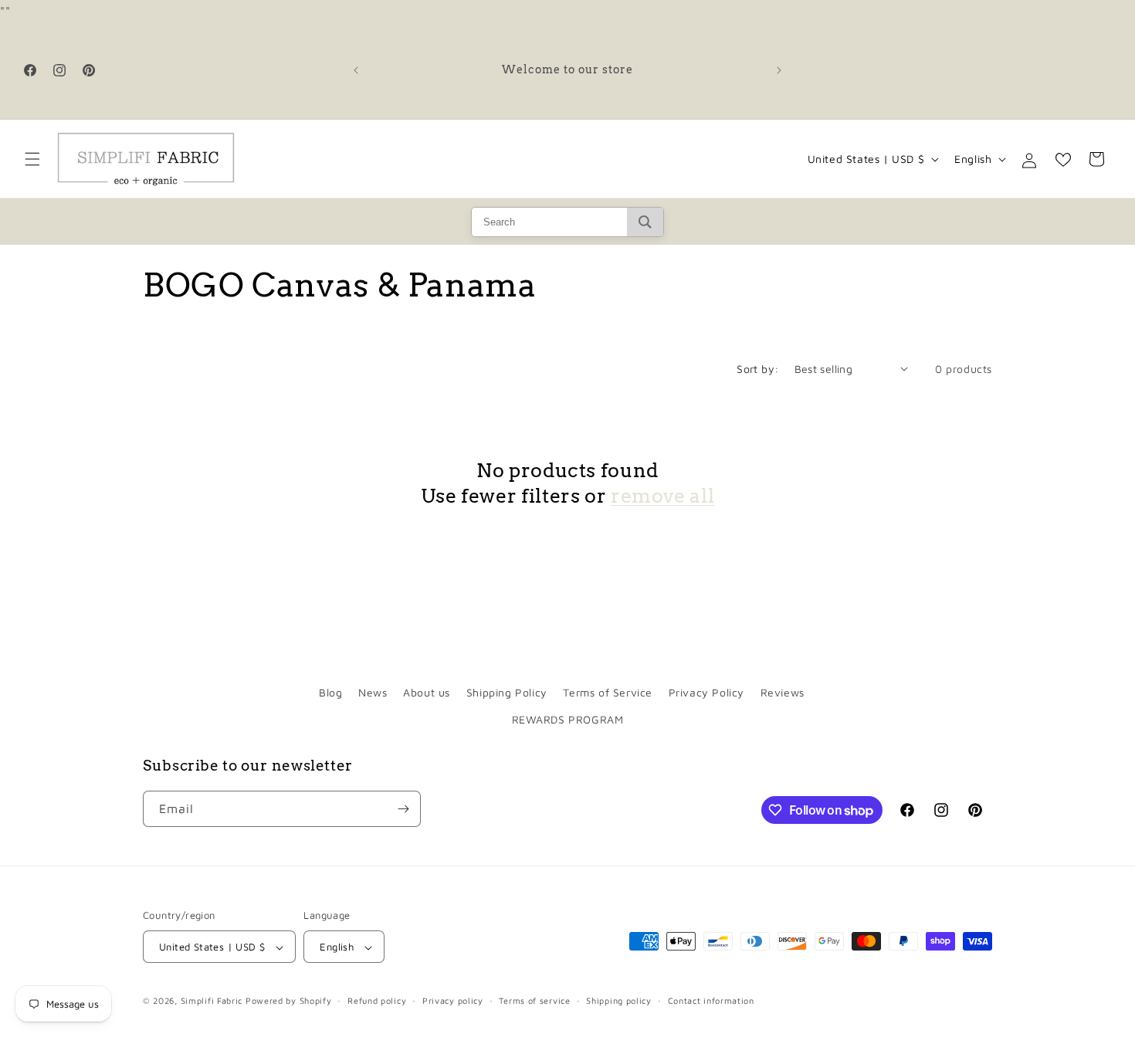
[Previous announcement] (356, 70)
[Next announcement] (779, 70)
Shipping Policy (506, 692)
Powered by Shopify (289, 1001)
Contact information (711, 1000)
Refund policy (376, 1000)
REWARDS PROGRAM (568, 720)
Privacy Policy (706, 692)
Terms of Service (607, 692)
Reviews (783, 692)
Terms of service (534, 1000)
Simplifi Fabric (212, 1001)
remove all (662, 495)
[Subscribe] (403, 809)
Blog (330, 692)
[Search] (645, 222)
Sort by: (757, 368)
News (372, 692)
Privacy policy (452, 1000)
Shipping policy (619, 1000)
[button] (32, 159)
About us (426, 692)
